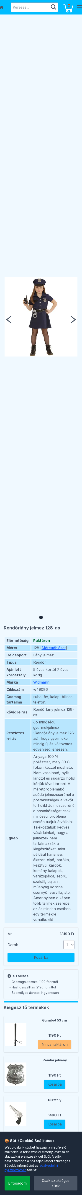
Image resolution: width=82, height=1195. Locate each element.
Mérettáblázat (54, 648)
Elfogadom (17, 1183)
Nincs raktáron (55, 1044)
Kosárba (41, 957)
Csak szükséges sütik (55, 1183)
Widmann (41, 682)
